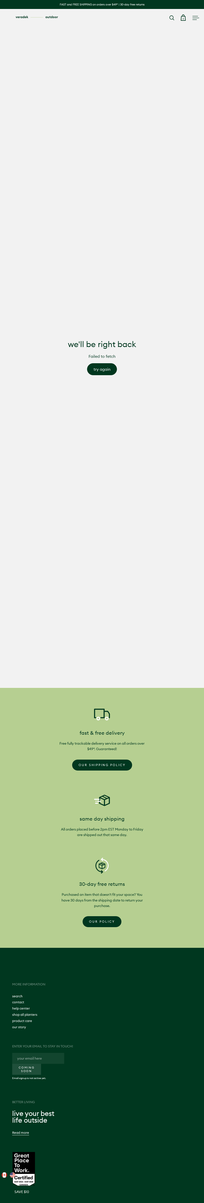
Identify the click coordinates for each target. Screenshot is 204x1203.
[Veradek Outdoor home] (37, 17)
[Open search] (172, 18)
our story (19, 1027)
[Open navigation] (196, 18)
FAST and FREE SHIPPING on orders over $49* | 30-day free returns (102, 4)
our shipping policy (102, 765)
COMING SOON (27, 1069)
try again (102, 369)
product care (22, 1021)
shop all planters (24, 1015)
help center (21, 1008)
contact (18, 1002)
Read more (20, 1133)
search (17, 996)
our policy (102, 921)
